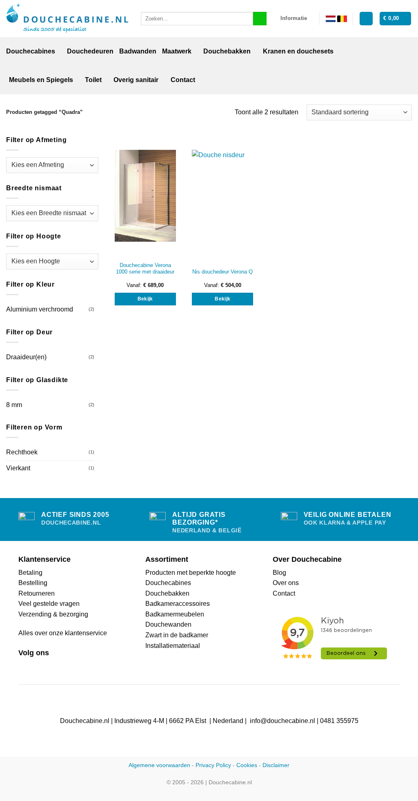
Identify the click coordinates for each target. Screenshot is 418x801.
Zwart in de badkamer (176, 635)
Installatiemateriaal (172, 645)
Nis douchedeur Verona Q (222, 272)
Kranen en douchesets (298, 51)
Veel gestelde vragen (49, 603)
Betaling (30, 572)
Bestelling (32, 582)
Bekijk (145, 299)
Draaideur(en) (26, 357)
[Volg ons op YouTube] (53, 666)
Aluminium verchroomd (39, 309)
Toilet (93, 79)
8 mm (14, 404)
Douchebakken (227, 51)
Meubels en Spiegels (41, 79)
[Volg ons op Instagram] (33, 666)
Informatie (293, 18)
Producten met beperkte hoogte (190, 572)
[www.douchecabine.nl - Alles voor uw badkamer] (67, 18)
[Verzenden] (260, 19)
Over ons (286, 582)
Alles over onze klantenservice (62, 633)
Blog (279, 572)
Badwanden (137, 51)
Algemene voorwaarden (159, 765)
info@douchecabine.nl (282, 720)
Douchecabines (30, 51)
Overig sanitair (135, 79)
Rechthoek (22, 452)
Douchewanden (168, 624)
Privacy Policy (213, 765)
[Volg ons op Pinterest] (43, 666)
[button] (366, 18)
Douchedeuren (90, 51)
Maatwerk (176, 51)
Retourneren (36, 593)
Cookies (246, 765)
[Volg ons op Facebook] (23, 666)
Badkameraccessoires (177, 603)
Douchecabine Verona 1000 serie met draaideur (145, 268)
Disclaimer (275, 765)
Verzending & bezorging (53, 614)
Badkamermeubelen (174, 614)
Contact (183, 79)
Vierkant (18, 468)
